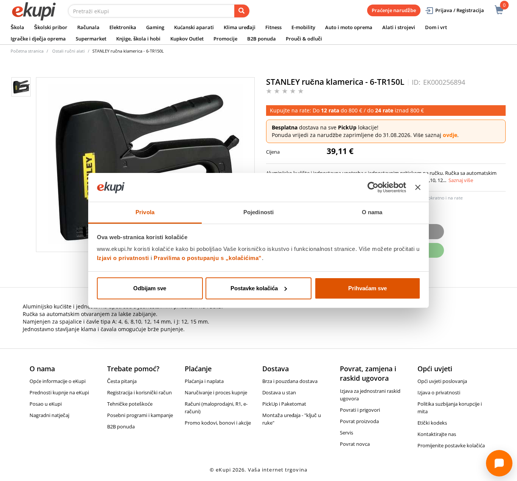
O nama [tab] (372, 212)
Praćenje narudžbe (394, 10)
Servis (346, 432)
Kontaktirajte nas (436, 434)
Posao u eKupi (46, 403)
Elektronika (122, 27)
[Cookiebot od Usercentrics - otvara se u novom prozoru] (373, 187)
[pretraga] (241, 11)
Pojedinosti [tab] (258, 212)
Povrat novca (355, 444)
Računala (88, 27)
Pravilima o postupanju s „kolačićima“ (208, 258)
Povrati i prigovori (360, 409)
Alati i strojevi (398, 27)
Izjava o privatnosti (438, 392)
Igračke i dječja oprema (38, 38)
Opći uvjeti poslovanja (442, 381)
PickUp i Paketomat (284, 403)
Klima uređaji (239, 27)
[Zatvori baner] (417, 187)
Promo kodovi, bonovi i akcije (218, 422)
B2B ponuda (261, 38)
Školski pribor (50, 27)
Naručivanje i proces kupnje (216, 392)
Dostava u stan (279, 392)
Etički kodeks (432, 422)
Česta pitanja (122, 381)
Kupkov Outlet (187, 38)
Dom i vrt (436, 27)
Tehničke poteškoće (130, 403)
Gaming (155, 27)
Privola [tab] (144, 212)
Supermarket (91, 38)
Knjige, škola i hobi (138, 38)
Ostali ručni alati (68, 51)
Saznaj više (460, 180)
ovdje (450, 135)
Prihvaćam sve (367, 288)
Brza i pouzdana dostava (290, 381)
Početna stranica (27, 51)
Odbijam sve (149, 288)
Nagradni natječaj (49, 415)
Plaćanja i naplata (204, 381)
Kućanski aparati (194, 27)
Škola (17, 27)
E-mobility (303, 27)
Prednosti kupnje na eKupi (59, 392)
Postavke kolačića (254, 288)
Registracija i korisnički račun (139, 392)
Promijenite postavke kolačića (451, 445)
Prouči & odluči (304, 38)
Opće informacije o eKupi (58, 381)
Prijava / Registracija (459, 10)
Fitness (273, 27)
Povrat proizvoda (359, 421)
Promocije (225, 38)
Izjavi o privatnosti (123, 258)
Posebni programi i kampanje (140, 415)
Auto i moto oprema (348, 27)
